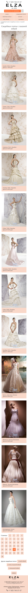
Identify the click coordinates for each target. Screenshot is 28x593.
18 (6, 546)
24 (6, 549)
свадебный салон (5, 21)
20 (14, 546)
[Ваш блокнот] (22, 11)
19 (10, 546)
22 (22, 546)
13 (10, 542)
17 (2, 546)
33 (18, 553)
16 (22, 542)
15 (18, 542)
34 (22, 553)
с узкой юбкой (22, 561)
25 (10, 549)
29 (2, 553)
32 (14, 553)
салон (7, 14)
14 (14, 542)
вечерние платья (7, 16)
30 (6, 553)
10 (22, 539)
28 (22, 549)
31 (10, 553)
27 (18, 549)
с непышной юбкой (14, 568)
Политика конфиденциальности (14, 583)
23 (2, 549)
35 (2, 556)
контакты (21, 19)
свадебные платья (21, 14)
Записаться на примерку (12, 11)
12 (6, 542)
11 (2, 542)
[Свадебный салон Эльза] (14, 9)
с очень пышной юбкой (14, 564)
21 (18, 546)
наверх (14, 573)
